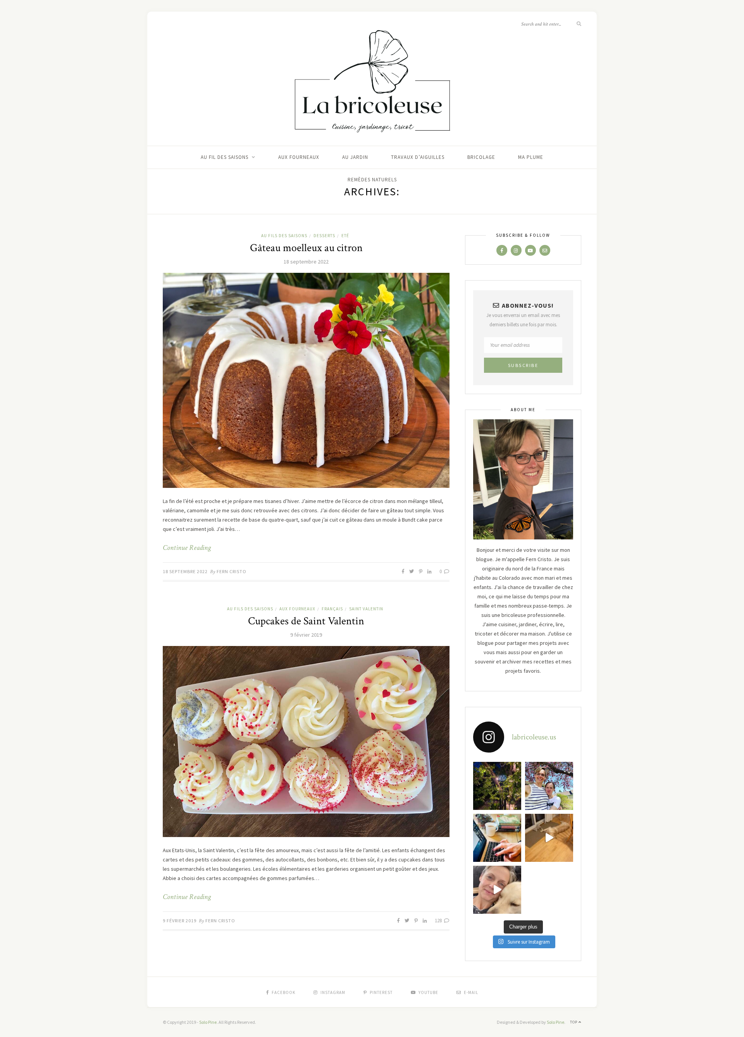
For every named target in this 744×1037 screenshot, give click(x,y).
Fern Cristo (231, 571)
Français (332, 609)
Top (574, 1022)
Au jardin (355, 157)
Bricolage (481, 157)
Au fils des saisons (284, 235)
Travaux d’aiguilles (417, 157)
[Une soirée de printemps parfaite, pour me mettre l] (497, 786)
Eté (345, 235)
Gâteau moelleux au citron (306, 248)
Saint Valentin (366, 609)
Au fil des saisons (224, 157)
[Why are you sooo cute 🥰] (549, 838)
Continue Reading (187, 548)
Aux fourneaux (298, 157)
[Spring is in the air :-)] (549, 786)
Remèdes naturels (372, 179)
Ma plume (530, 157)
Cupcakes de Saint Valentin (306, 621)
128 (439, 920)
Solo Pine (208, 1022)
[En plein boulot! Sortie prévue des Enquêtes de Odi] (497, 838)
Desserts (324, 235)
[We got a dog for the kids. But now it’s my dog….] (497, 890)
